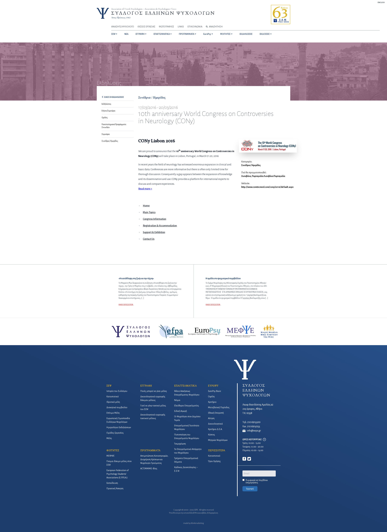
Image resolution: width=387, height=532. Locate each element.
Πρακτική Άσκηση (114, 488)
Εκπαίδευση (112, 483)
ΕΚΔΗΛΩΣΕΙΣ (246, 34)
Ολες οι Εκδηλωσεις (114, 97)
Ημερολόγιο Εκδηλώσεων (118, 427)
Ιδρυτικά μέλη (113, 402)
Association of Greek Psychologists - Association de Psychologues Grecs (143, 9)
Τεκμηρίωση (180, 444)
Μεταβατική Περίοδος (218, 407)
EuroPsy (207, 34)
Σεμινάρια (106, 134)
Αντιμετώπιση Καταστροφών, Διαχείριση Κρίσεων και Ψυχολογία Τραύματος (154, 459)
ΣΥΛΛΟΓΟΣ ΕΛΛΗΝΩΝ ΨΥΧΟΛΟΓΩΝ (163, 13)
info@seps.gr (254, 430)
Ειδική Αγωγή (180, 411)
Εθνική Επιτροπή (216, 413)
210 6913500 (253, 422)
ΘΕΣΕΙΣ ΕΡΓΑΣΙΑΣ (146, 26)
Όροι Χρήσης (214, 461)
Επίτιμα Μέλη (113, 413)
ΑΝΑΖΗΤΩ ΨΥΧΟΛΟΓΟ (122, 26)
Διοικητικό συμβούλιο (116, 407)
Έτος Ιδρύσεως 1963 (120, 17)
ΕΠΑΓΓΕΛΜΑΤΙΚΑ (162, 34)
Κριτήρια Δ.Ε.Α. (215, 429)
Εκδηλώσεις (106, 104)
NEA (126, 34)
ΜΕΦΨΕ (110, 456)
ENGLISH (381, 2)
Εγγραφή (250, 489)
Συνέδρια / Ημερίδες (110, 141)
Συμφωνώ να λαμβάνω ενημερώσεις (257, 481)
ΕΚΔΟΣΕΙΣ (265, 34)
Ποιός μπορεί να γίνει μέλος (153, 391)
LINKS (181, 26)
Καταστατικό (112, 396)
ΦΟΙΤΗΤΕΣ (225, 34)
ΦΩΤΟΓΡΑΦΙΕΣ (166, 26)
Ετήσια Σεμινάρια (108, 111)
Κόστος (211, 434)
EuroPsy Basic (214, 391)
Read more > (145, 188)
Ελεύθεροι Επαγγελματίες (186, 405)
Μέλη (109, 438)
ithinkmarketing (197, 523)
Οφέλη (211, 396)
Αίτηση (211, 418)
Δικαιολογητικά (215, 424)
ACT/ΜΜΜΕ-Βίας (148, 468)
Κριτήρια (212, 402)
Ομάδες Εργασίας (115, 433)
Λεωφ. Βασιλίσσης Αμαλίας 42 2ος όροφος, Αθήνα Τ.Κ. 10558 (257, 409)
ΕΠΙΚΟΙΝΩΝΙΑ (194, 26)
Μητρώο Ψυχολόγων (218, 440)
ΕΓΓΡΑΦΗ (140, 34)
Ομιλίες (105, 118)
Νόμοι (177, 400)
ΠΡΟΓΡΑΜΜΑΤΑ (186, 34)
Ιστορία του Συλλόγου (116, 391)
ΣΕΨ (113, 34)
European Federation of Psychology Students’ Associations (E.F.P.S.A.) (117, 474)
